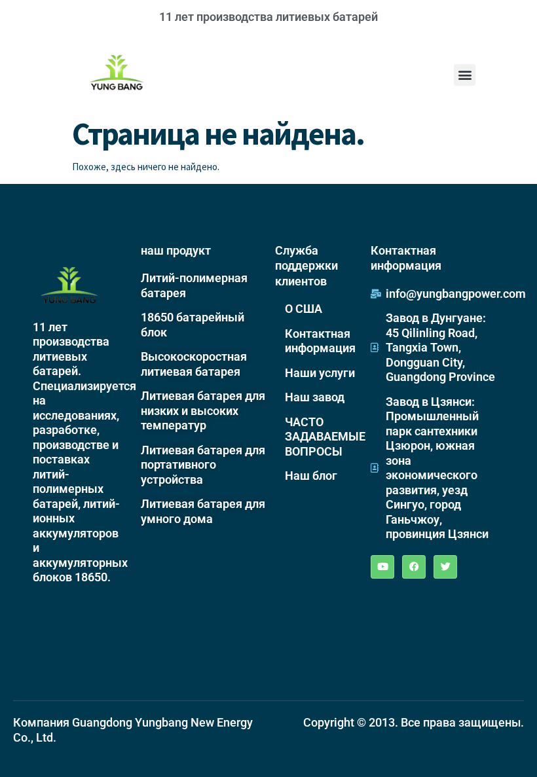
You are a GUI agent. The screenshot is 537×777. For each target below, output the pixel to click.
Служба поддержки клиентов (306, 266)
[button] (464, 75)
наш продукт (176, 250)
